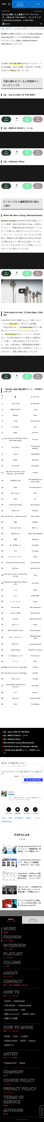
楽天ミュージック (12, 1014)
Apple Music (19, 1001)
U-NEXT (24, 1036)
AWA (23, 1009)
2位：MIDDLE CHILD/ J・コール (15, 735)
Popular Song (10, 1063)
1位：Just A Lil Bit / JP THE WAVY (16, 732)
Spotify (8, 1001)
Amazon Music (25, 1005)
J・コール (37, 818)
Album (22, 1063)
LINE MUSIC (10, 1005)
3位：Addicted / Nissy (11, 739)
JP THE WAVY (19, 818)
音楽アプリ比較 (11, 1018)
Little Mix (28, 818)
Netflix (7, 1036)
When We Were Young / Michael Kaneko (18, 743)
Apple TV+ (9, 1045)
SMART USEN (29, 1014)
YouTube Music (11, 1009)
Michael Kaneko (6, 821)
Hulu (16, 1036)
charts (4, 818)
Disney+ (32, 1040)
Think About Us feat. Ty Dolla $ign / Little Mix (20, 746)
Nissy (10, 818)
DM (3, 28)
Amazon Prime (11, 1040)
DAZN (23, 1040)
